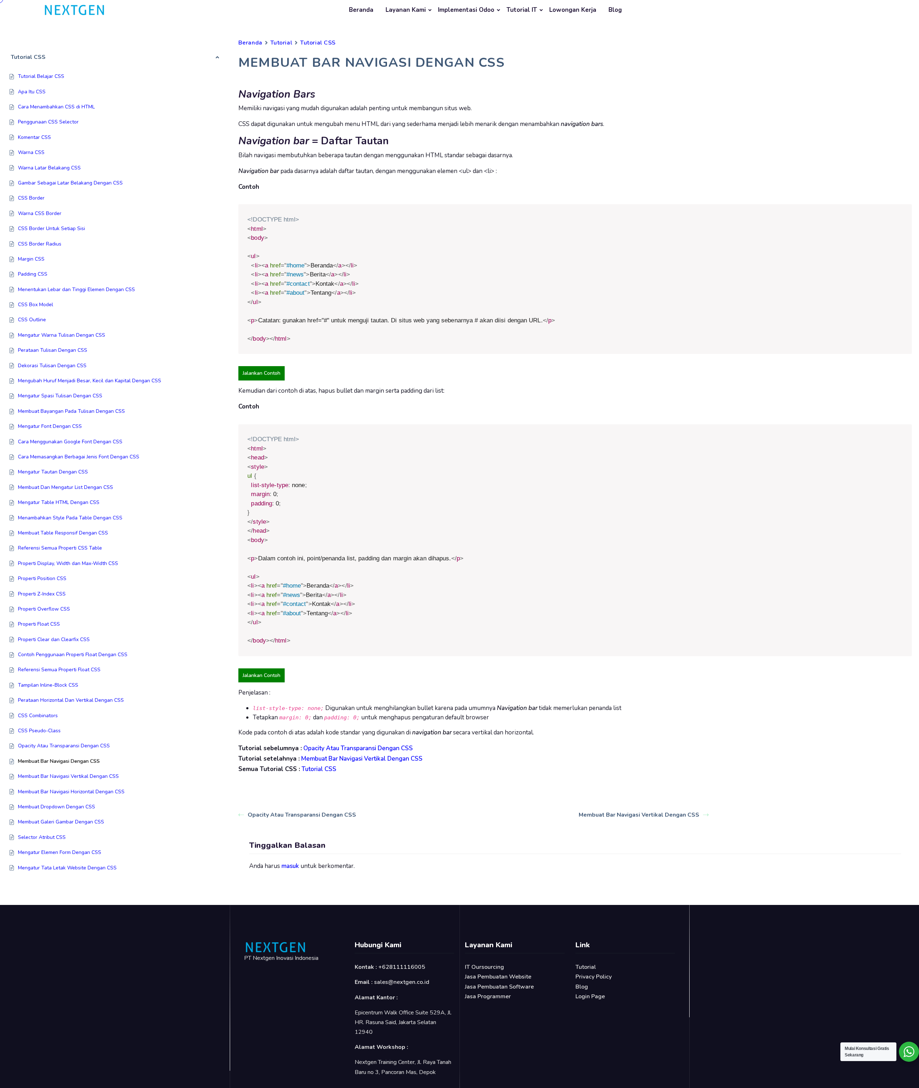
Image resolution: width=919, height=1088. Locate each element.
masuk (290, 866)
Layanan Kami (406, 10)
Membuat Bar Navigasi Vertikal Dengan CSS (639, 815)
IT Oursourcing (484, 967)
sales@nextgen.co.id (401, 982)
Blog (615, 10)
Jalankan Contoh (261, 373)
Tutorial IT (522, 10)
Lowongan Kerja (572, 10)
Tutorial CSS (318, 43)
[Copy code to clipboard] (904, 212)
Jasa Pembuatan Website (498, 977)
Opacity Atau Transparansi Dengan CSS (302, 815)
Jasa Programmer (488, 996)
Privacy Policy (593, 977)
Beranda (361, 10)
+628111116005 (401, 967)
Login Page (590, 996)
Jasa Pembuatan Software (499, 987)
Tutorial (281, 43)
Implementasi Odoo (466, 10)
